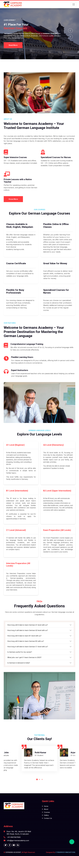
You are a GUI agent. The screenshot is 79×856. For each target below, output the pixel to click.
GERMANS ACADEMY (13, 852)
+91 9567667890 (14, 837)
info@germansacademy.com (18, 840)
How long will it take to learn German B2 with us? (25, 641)
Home (46, 806)
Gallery (46, 815)
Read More (13, 45)
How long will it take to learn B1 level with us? (24, 636)
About (46, 809)
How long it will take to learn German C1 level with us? (27, 647)
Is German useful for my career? (19, 652)
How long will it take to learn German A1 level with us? (27, 625)
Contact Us (48, 818)
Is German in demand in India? (18, 663)
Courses (47, 812)
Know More (13, 199)
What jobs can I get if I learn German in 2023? (24, 657)
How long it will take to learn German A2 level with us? (27, 630)
